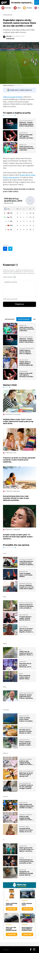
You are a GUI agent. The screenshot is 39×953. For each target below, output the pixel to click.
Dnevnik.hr (8, 8)
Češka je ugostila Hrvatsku (12, 97)
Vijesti (19, 8)
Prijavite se (19, 304)
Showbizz (29, 8)
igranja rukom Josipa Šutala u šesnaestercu (19, 176)
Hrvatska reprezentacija (23, 2)
